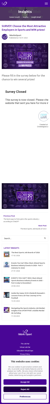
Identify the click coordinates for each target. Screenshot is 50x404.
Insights (25, 17)
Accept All (25, 382)
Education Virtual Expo (25, 351)
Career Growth (14, 17)
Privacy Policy (25, 354)
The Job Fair (25, 344)
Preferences (25, 396)
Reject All (25, 389)
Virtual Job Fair (25, 347)
